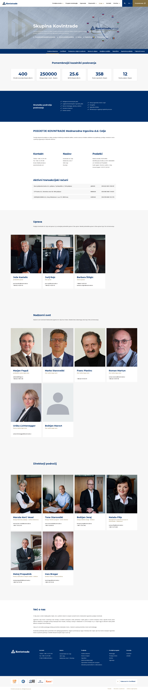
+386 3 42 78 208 (113, 527)
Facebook (128, 653)
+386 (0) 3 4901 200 (18, 378)
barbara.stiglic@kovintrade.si (85, 285)
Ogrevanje (83, 3)
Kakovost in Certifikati (128, 681)
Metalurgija (112, 653)
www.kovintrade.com (38, 165)
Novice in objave (92, 51)
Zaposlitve (115, 51)
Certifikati (63, 51)
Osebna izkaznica (52, 51)
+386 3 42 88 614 (49, 525)
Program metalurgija (72, 3)
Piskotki (109, 688)
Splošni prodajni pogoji (87, 660)
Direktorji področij (102, 37)
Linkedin (128, 656)
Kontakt (108, 3)
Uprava (79, 37)
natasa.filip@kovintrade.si (116, 525)
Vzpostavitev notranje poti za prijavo (90, 662)
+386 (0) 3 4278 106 (114, 378)
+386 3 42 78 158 (17, 582)
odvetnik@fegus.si (18, 377)
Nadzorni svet (89, 37)
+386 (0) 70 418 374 (82, 378)
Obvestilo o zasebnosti (119, 688)
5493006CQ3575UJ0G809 (101, 163)
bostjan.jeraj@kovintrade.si (84, 523)
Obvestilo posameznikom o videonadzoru (91, 664)
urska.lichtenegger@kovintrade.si (22, 434)
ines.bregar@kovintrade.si (52, 580)
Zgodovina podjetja (126, 51)
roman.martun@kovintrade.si (117, 377)
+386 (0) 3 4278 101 (18, 285)
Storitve (115, 3)
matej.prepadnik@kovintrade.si (21, 580)
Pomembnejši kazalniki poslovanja (45, 37)
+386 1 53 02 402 (81, 525)
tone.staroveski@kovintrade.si (53, 523)
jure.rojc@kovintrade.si (51, 283)
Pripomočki (91, 3)
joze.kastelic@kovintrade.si (20, 283)
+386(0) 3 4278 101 (82, 283)
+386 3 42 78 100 (42, 158)
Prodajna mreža (57, 3)
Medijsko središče (105, 51)
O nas (100, 3)
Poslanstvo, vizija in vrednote (76, 51)
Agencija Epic (134, 688)
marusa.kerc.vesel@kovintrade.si (22, 523)
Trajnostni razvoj (140, 51)
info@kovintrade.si (41, 163)
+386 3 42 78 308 (40, 160)
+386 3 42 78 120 (49, 582)
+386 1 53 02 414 (17, 525)
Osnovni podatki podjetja (66, 37)
